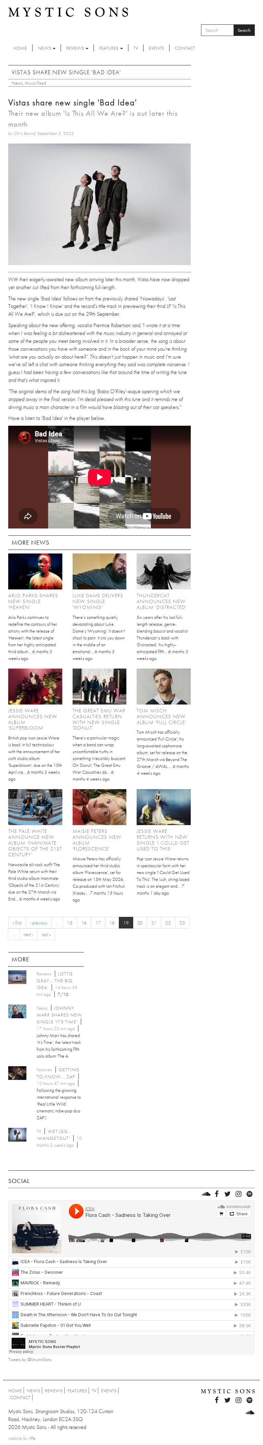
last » (46, 934)
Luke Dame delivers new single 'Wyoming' (98, 601)
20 (140, 923)
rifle (32, 1438)
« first (17, 923)
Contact (185, 48)
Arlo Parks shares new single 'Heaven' (33, 601)
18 (112, 923)
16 (84, 923)
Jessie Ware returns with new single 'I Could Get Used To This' (163, 840)
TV (136, 48)
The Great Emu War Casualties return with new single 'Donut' (99, 719)
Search (244, 30)
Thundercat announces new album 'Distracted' (161, 601)
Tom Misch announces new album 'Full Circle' (161, 716)
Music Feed (35, 83)
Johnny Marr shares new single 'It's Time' (59, 1015)
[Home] (68, 12)
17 (98, 923)
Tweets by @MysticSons (30, 1359)
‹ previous (38, 923)
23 (182, 923)
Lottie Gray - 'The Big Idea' (55, 981)
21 (154, 923)
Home (20, 48)
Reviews (75, 48)
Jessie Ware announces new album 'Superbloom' (32, 719)
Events (156, 48)
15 (70, 923)
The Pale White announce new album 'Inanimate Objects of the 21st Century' (35, 843)
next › (28, 934)
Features (109, 48)
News (45, 48)
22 (168, 923)
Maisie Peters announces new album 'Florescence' (97, 840)
